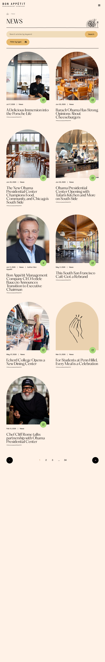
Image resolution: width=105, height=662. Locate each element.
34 (65, 460)
